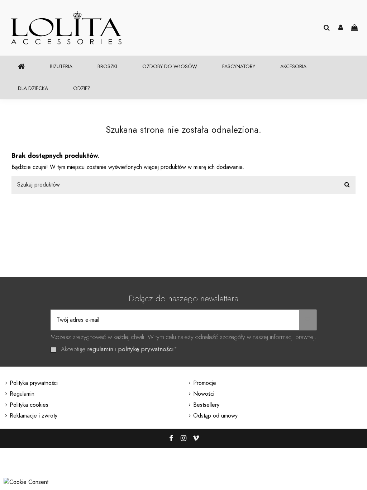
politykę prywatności (145, 349)
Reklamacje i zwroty (33, 415)
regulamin (100, 349)
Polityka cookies (29, 405)
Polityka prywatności (34, 383)
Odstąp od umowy (215, 415)
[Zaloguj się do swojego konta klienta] (341, 28)
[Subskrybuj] (307, 320)
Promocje (204, 383)
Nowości (203, 394)
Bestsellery (206, 405)
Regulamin (22, 394)
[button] (61, 66)
